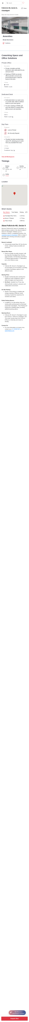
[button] (14, 193)
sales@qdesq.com (9, 330)
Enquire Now (15, 1018)
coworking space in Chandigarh (10, 235)
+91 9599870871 (16, 329)
